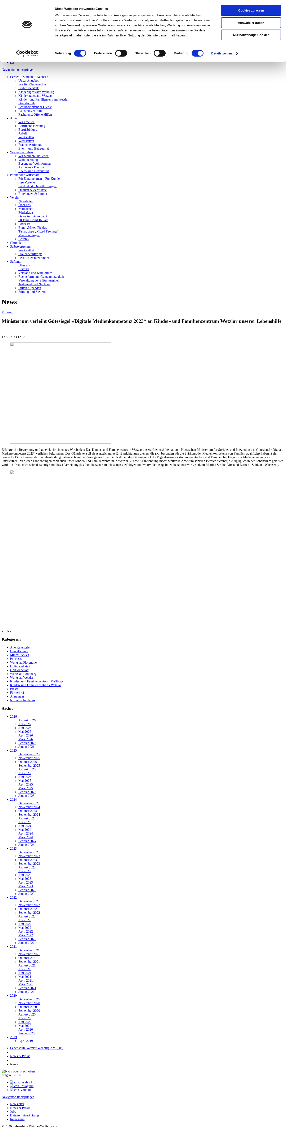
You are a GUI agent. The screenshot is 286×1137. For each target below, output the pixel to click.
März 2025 (25, 788)
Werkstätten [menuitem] (26, 137)
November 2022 (29, 905)
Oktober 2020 (27, 1007)
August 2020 (27, 1014)
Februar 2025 (27, 792)
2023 (13, 848)
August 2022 (27, 916)
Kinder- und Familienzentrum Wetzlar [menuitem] (43, 99)
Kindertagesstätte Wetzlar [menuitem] (35, 95)
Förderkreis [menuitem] (25, 212)
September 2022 (29, 912)
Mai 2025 (24, 780)
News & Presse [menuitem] (20, 1108)
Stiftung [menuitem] (15, 261)
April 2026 (25, 735)
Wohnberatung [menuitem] (28, 160)
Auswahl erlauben (251, 23)
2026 (13, 716)
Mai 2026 (24, 731)
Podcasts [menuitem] (24, 224)
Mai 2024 (24, 829)
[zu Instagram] (21, 1086)
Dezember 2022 (29, 901)
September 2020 (29, 1010)
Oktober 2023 (27, 860)
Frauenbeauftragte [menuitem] (30, 144)
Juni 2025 (24, 777)
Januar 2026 (26, 746)
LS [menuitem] (12, 62)
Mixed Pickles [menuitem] (19, 655)
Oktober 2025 (27, 762)
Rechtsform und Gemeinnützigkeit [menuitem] (41, 276)
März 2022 (25, 935)
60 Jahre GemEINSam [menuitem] (33, 220)
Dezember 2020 (29, 999)
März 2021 (25, 984)
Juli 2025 (24, 773)
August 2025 (27, 769)
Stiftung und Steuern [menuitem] (32, 291)
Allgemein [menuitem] (17, 696)
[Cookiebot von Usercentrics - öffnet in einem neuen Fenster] (27, 53)
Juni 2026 (24, 728)
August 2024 (27, 818)
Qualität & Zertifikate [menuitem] (32, 190)
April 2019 (25, 1041)
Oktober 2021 (27, 958)
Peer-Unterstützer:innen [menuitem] (34, 258)
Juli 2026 (24, 724)
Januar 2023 (26, 893)
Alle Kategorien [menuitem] (20, 647)
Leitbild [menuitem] (23, 269)
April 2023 (25, 882)
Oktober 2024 (27, 811)
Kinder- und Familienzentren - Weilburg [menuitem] (36, 681)
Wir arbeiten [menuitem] (26, 122)
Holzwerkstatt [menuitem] (19, 670)
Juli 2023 (24, 871)
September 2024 (29, 814)
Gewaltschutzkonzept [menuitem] (32, 216)
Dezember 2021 (29, 950)
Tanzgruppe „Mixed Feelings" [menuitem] (38, 231)
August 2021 (27, 965)
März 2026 (25, 739)
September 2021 (29, 961)
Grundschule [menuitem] (26, 103)
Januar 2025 (26, 795)
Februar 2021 (27, 988)
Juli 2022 (24, 920)
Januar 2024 (26, 844)
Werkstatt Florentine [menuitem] (23, 662)
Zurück (6, 631)
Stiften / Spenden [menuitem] (29, 288)
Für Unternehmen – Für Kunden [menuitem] (39, 178)
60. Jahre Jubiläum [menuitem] (22, 700)
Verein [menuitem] (14, 197)
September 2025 (29, 765)
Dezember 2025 (29, 754)
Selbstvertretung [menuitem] (20, 246)
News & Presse (20, 1056)
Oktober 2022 (27, 909)
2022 (13, 897)
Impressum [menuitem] (17, 1119)
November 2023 (29, 856)
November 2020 (29, 1003)
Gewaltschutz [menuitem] (19, 651)
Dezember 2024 (29, 803)
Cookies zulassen (251, 10)
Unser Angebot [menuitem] (28, 80)
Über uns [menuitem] (24, 205)
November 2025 (29, 758)
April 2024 (25, 833)
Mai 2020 (24, 1025)
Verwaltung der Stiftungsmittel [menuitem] (38, 280)
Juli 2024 (24, 822)
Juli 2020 (24, 1018)
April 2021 (25, 980)
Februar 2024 (27, 841)
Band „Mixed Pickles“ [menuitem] (33, 227)
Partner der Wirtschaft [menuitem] (24, 175)
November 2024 (29, 807)
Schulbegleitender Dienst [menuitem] (35, 107)
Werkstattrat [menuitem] (26, 141)
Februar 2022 (27, 939)
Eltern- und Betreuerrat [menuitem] (33, 148)
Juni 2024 (24, 826)
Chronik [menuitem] (23, 239)
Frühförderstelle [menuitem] (28, 88)
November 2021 (29, 954)
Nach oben (27, 1071)
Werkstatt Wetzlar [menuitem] (21, 677)
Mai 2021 (24, 976)
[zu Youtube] (20, 1090)
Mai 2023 (24, 878)
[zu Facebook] (21, 1082)
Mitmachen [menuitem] (25, 209)
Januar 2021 (26, 992)
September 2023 (29, 863)
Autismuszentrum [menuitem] (30, 110)
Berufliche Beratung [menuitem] (31, 126)
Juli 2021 (24, 969)
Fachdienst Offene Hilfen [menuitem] (35, 114)
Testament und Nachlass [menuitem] (34, 284)
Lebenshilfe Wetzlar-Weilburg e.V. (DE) (36, 1048)
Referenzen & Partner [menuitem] (32, 193)
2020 (13, 995)
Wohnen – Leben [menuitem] (21, 152)
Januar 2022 (26, 942)
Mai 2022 (24, 927)
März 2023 (25, 886)
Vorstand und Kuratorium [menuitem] (35, 273)
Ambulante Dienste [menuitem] (31, 167)
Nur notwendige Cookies (251, 35)
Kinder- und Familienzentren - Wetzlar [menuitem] (35, 685)
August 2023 (27, 867)
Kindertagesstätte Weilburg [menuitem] (36, 92)
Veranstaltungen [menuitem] (29, 235)
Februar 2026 (27, 743)
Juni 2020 (24, 1022)
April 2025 (25, 784)
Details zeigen (221, 53)
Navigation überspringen (18, 69)
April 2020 (25, 1029)
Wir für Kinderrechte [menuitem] (32, 84)
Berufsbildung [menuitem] (27, 129)
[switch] (121, 53)
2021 (13, 946)
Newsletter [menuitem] (25, 201)
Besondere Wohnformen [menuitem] (34, 163)
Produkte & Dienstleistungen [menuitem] (37, 186)
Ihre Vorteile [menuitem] (26, 182)
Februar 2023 (27, 890)
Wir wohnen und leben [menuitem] (33, 156)
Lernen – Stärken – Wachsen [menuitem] (29, 77)
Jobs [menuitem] (13, 1111)
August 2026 (27, 720)
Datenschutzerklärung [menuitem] (24, 1115)
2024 (13, 799)
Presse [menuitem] (14, 689)
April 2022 (25, 931)
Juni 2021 (24, 973)
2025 (13, 750)
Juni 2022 (24, 924)
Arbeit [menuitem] (14, 118)
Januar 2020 (26, 1033)
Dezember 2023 (29, 852)
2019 (13, 1037)
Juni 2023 (24, 875)
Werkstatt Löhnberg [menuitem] (23, 674)
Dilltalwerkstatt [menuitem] (20, 666)
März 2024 (25, 837)
